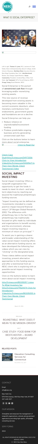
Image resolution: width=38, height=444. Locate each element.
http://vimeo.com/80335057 (14, 282)
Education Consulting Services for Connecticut (25, 357)
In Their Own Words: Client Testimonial (18, 296)
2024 (4, 431)
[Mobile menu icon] (34, 6)
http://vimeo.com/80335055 (20, 293)
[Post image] (7, 357)
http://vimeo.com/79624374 (14, 288)
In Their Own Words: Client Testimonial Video (18, 166)
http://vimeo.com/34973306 (19, 157)
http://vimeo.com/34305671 (19, 163)
